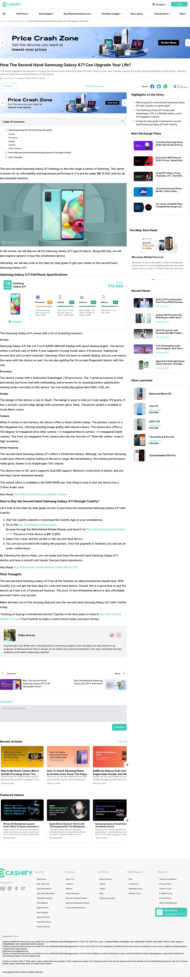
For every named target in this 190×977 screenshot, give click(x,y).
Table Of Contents (13, 121)
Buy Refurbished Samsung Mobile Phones (40, 494)
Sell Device (104, 872)
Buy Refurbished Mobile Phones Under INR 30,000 (46, 567)
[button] (179, 4)
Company (69, 872)
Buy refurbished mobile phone (38, 524)
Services (40, 872)
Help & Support (135, 872)
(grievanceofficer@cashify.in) (15, 951)
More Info (162, 872)
